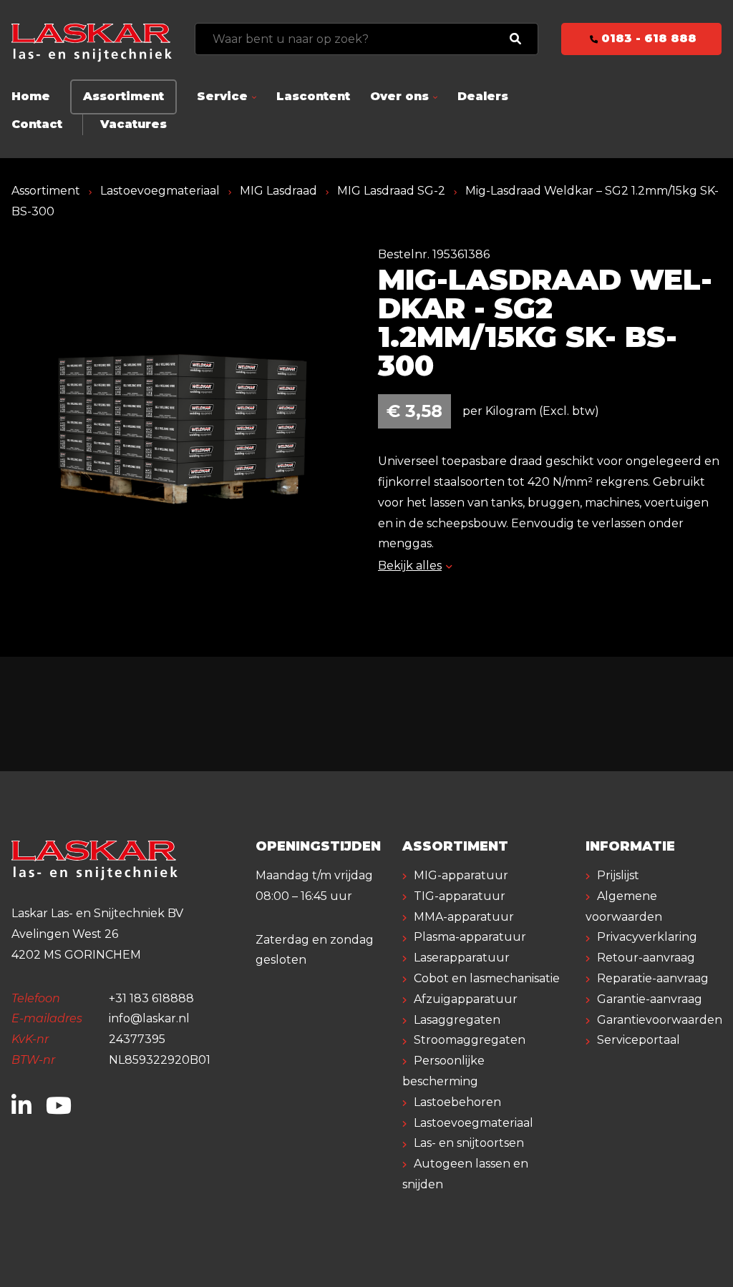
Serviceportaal (638, 1040)
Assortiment (123, 96)
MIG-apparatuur (461, 875)
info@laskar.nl (149, 1018)
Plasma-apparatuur (470, 937)
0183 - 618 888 (647, 38)
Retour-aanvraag (646, 957)
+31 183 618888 (151, 998)
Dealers (482, 96)
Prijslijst (618, 875)
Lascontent (313, 96)
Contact (36, 124)
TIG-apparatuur (459, 896)
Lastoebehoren (457, 1102)
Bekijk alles (410, 565)
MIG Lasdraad (278, 190)
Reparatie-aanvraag (653, 978)
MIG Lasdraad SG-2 (391, 190)
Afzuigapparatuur (466, 999)
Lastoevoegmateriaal (160, 190)
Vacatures (133, 124)
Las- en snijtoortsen (469, 1143)
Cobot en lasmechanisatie (487, 978)
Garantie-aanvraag (649, 999)
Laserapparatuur (462, 957)
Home (30, 96)
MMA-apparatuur (464, 917)
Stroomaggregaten (469, 1040)
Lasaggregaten (457, 1020)
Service (222, 96)
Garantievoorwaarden (659, 1020)
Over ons (399, 96)
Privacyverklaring (647, 937)
